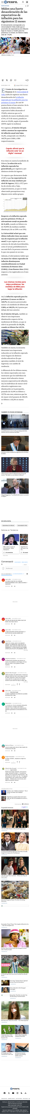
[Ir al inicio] (11, 2)
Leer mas (26, 650)
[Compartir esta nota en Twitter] (6, 80)
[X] (9, 1093)
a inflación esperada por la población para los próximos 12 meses (14, 100)
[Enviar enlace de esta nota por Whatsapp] (11, 80)
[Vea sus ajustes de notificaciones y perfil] (27, 2)
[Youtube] (13, 1093)
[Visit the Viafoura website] (25, 804)
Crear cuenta (25, 562)
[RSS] (21, 1093)
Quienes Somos (11, 1098)
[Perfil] (15, 1089)
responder (7, 586)
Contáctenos (19, 1098)
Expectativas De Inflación (8, 525)
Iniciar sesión (18, 562)
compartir (19, 586)
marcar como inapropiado (25, 587)
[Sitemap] (25, 1093)
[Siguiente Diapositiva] (27, 543)
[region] (15, 683)
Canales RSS (4, 1098)
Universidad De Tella (22, 525)
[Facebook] (4, 1093)
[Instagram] (17, 1093)
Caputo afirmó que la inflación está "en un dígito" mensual (15, 150)
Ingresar (23, 2)
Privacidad (25, 1098)
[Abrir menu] (2, 2)
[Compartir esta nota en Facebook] (2, 80)
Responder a (11, 692)
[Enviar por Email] (15, 80)
